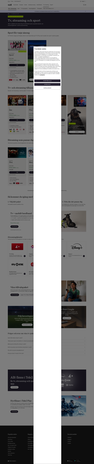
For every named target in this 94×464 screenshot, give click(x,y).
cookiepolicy (42, 74)
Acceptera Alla (47, 80)
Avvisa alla (47, 84)
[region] (47, 255)
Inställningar (47, 87)
